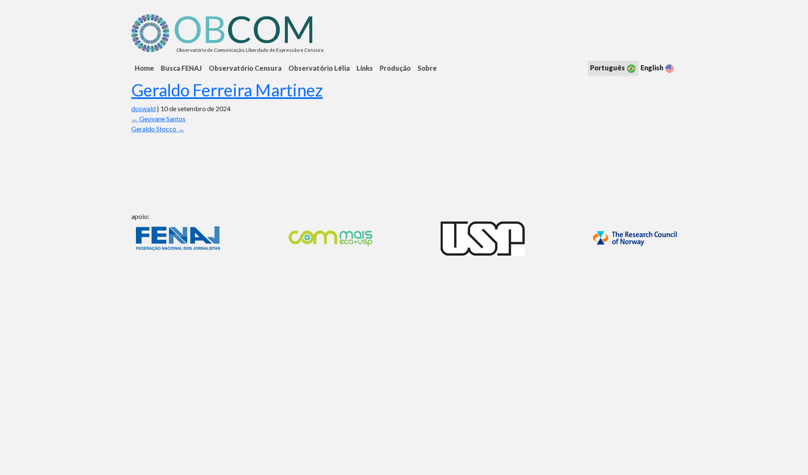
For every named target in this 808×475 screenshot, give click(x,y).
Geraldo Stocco (157, 129)
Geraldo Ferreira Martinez (227, 90)
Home (144, 68)
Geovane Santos (158, 119)
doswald (143, 108)
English (652, 68)
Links (364, 68)
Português (608, 68)
